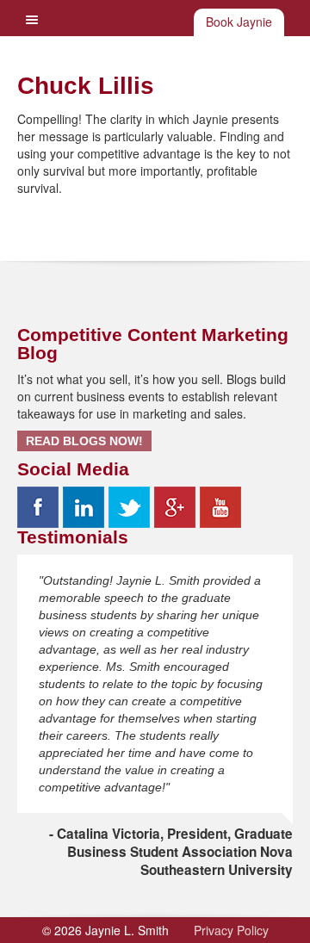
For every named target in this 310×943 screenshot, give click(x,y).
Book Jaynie (239, 21)
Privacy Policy (231, 930)
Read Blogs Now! (84, 441)
